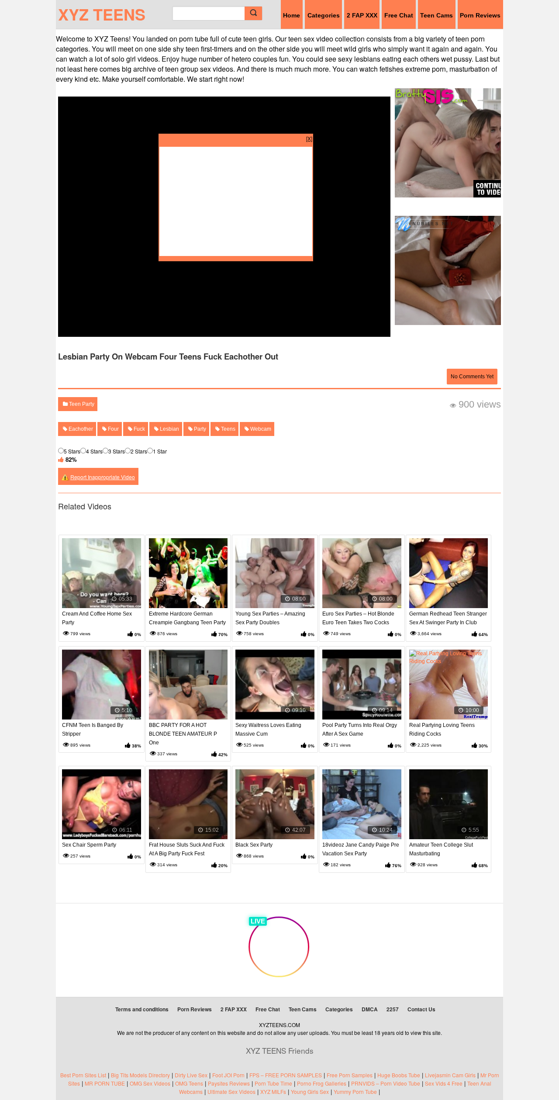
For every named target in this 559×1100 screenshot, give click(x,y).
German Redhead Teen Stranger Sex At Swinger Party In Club (448, 618)
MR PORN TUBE (105, 1083)
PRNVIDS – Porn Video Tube (385, 1083)
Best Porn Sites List (83, 1075)
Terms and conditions (142, 1009)
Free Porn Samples (350, 1075)
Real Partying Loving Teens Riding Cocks (442, 729)
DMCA (370, 1009)
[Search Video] (253, 13)
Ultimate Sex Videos (231, 1091)
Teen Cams (436, 15)
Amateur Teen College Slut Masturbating (441, 849)
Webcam (260, 429)
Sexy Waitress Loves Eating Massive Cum (268, 729)
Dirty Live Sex (191, 1075)
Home (291, 15)
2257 (392, 1009)
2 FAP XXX (362, 15)
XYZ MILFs (273, 1091)
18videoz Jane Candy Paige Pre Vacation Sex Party (360, 849)
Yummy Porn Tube (355, 1091)
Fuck (138, 429)
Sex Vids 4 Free (443, 1083)
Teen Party (81, 404)
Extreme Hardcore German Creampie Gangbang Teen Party (187, 618)
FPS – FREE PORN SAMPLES (285, 1075)
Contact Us (421, 1009)
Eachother (80, 429)
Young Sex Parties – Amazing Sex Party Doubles (270, 618)
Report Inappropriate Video (102, 477)
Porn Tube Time (273, 1083)
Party (199, 429)
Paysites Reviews (229, 1083)
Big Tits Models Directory (140, 1075)
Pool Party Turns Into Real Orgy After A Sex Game (359, 729)
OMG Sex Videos (150, 1083)
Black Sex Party (254, 845)
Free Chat (398, 15)
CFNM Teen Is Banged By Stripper (92, 729)
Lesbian (169, 429)
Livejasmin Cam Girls (450, 1075)
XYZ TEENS (101, 14)
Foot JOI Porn (228, 1075)
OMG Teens (189, 1083)
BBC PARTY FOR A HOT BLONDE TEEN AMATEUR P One (183, 734)
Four (113, 429)
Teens (227, 429)
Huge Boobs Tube (398, 1075)
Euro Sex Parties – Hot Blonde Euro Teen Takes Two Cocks (358, 618)
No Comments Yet (472, 377)
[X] (309, 138)
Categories (323, 15)
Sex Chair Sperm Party (89, 845)
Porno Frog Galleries (321, 1083)
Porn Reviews (480, 15)
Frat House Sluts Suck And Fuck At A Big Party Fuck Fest (186, 849)
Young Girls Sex (310, 1091)
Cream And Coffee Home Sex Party (97, 618)
